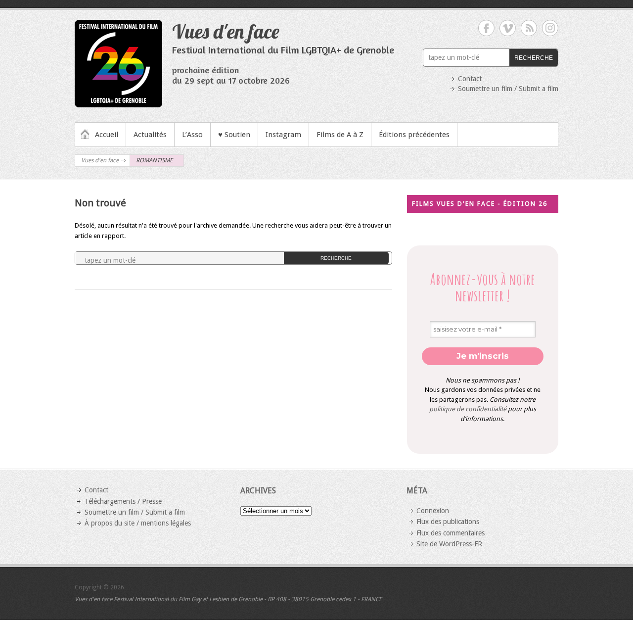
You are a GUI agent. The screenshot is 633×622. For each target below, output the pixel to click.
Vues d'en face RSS (529, 28)
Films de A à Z (339, 134)
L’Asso (192, 134)
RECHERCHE (533, 57)
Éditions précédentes (414, 134)
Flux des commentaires (450, 533)
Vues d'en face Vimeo (507, 28)
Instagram (283, 134)
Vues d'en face (225, 31)
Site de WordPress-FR (449, 544)
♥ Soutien (234, 134)
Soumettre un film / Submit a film (508, 89)
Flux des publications (447, 522)
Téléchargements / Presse (123, 501)
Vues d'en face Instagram (550, 28)
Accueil (106, 134)
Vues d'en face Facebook (486, 28)
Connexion (432, 511)
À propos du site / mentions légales (138, 523)
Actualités (150, 134)
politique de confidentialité (467, 409)
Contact (470, 79)
